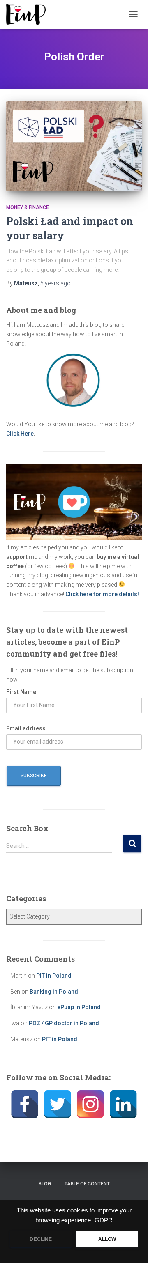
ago (55, 283)
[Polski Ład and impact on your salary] (74, 146)
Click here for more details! (102, 594)
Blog (45, 1184)
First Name (21, 692)
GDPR (104, 1220)
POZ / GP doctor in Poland (64, 1023)
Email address (26, 728)
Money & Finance (27, 207)
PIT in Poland (54, 975)
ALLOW (107, 1239)
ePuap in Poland (79, 1007)
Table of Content (87, 1184)
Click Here (20, 433)
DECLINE (41, 1239)
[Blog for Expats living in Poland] (29, 14)
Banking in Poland (54, 991)
